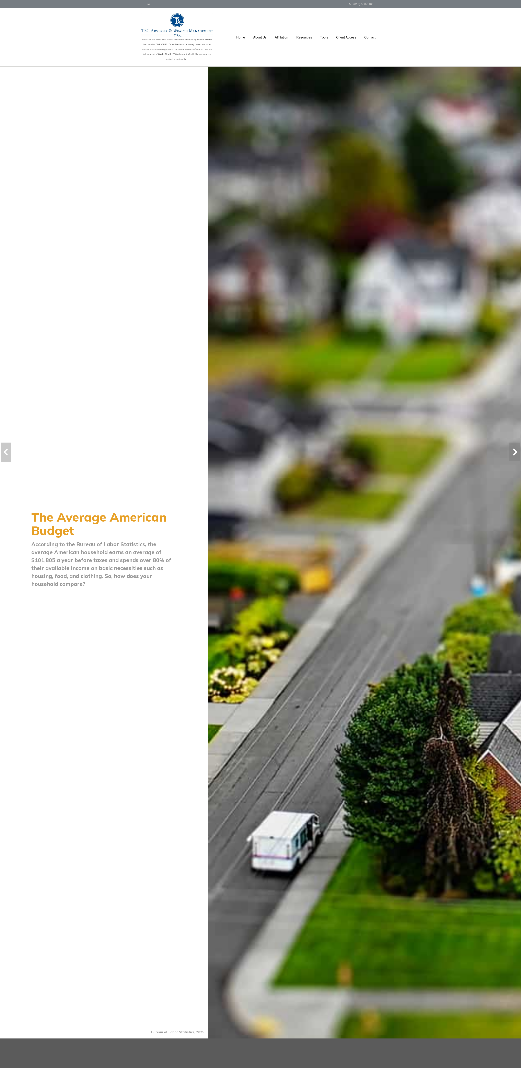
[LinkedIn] (149, 4)
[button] (260, 37)
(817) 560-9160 (363, 4)
